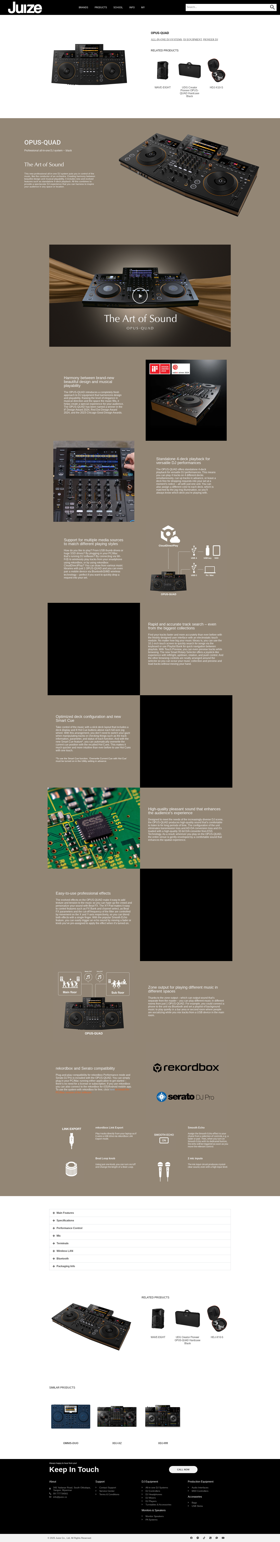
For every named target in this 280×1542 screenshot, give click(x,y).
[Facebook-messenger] (198, 1538)
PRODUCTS (101, 7)
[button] (52, 65)
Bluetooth (63, 1258)
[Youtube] (223, 1538)
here (112, 1089)
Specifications (65, 1220)
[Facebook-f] (191, 1538)
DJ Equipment (192, 39)
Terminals (63, 1243)
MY (143, 7)
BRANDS (83, 7)
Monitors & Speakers (154, 1510)
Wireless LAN (65, 1251)
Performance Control (69, 1228)
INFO (132, 7)
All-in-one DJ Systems (166, 39)
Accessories (195, 1496)
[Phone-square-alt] (210, 1538)
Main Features (65, 1212)
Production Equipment (200, 1481)
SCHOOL (118, 7)
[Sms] (217, 1538)
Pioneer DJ (210, 39)
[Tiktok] (204, 1538)
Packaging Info (66, 1266)
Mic (59, 1235)
